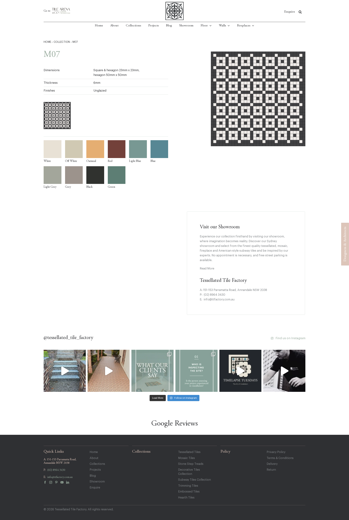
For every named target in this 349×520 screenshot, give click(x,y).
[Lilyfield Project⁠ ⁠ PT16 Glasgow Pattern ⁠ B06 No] (240, 371)
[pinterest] (58, 483)
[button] (300, 11)
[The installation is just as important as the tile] (196, 371)
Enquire (289, 11)
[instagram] (52, 483)
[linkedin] (69, 483)
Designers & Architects (345, 244)
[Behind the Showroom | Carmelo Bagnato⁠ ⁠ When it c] (284, 371)
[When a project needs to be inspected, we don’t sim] (152, 371)
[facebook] (46, 483)
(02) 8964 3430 (214, 294)
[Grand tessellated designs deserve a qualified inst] (109, 371)
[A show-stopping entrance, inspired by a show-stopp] (65, 371)
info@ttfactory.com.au (219, 299)
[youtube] (63, 483)
